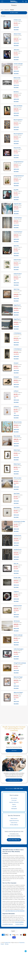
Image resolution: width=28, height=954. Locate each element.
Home (2, 9)
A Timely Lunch (17, 19)
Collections (6, 9)
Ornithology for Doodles (19, 521)
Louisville (14, 806)
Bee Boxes (16, 91)
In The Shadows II (18, 349)
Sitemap (6, 944)
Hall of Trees (16, 289)
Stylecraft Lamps (18, 35)
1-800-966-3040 (18, 788)
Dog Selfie (16, 189)
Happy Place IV (17, 319)
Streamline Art (18, 79)
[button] (26, 951)
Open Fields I (17, 493)
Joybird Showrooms (14, 820)
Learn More (14, 750)
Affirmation (16, 49)
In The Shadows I (17, 333)
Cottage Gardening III (19, 175)
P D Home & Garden (18, 65)
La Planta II (16, 406)
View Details (16, 29)
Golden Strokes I (17, 259)
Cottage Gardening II (18, 161)
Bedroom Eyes (17, 77)
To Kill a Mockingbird (18, 649)
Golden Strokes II (18, 273)
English (13, 931)
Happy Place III (17, 305)
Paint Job (16, 563)
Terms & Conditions (19, 922)
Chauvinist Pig (17, 147)
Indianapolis (14, 808)
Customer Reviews (19, 924)
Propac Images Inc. (18, 21)
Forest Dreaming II (18, 231)
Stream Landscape (18, 635)
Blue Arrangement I (18, 119)
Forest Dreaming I (18, 217)
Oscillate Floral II (17, 549)
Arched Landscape (18, 63)
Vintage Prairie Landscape (20, 663)
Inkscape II (16, 377)
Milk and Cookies (18, 422)
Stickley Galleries (14, 824)
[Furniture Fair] (14, 1)
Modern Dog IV (17, 464)
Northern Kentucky (14, 802)
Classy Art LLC (17, 261)
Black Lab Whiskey (18, 105)
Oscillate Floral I (17, 535)
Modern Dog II (17, 450)
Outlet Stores (14, 822)
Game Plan (16, 245)
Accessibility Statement (8, 924)
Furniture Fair (7, 942)
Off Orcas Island (17, 478)
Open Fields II (17, 507)
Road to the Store (18, 605)
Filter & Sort (14, 12)
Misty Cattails (17, 436)
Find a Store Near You (14, 839)
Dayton (14, 804)
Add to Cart (16, 27)
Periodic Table (17, 577)
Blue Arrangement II (18, 133)
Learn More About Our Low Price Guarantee (14, 910)
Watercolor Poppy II (18, 692)
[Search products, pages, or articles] (23, 1)
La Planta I (16, 391)
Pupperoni (16, 591)
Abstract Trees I (17, 33)
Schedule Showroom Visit (14, 780)
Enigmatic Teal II (17, 203)
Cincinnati (14, 800)
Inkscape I (16, 363)
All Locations (14, 798)
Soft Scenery (17, 621)
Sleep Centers (14, 818)
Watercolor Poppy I (18, 677)
